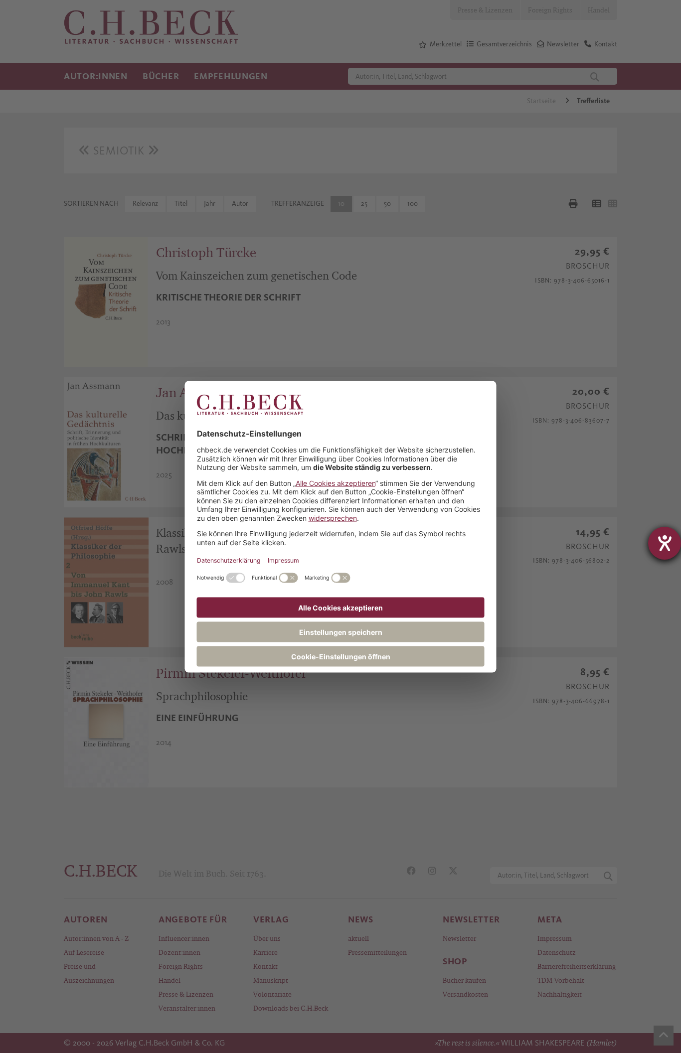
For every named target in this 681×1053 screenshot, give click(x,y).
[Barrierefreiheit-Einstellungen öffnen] (664, 543)
